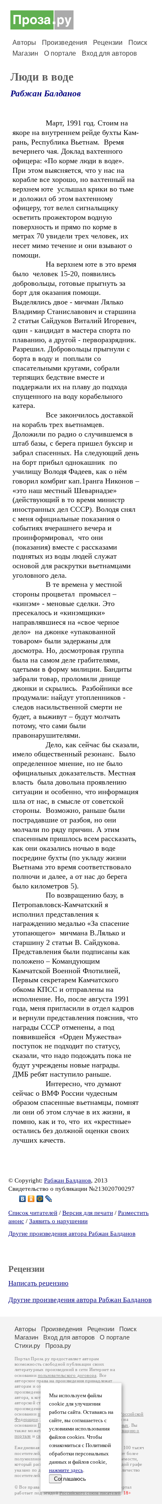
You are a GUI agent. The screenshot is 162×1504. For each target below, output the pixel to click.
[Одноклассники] (31, 1198)
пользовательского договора (67, 1375)
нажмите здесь (66, 1470)
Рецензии (108, 42)
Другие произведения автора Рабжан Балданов (71, 1233)
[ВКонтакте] (22, 1198)
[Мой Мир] (40, 1198)
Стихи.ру (27, 1345)
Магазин (25, 53)
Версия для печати (87, 1213)
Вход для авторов (109, 53)
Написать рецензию (38, 1283)
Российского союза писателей (89, 1493)
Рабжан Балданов (45, 93)
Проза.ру (58, 1345)
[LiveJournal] (48, 1198)
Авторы (24, 42)
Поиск (137, 42)
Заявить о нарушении (58, 1221)
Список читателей (32, 1213)
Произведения (64, 42)
